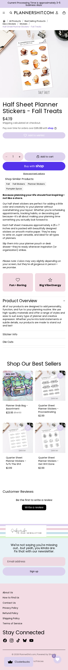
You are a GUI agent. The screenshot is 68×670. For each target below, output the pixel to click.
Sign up (34, 571)
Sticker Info (10, 334)
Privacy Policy (10, 608)
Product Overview (20, 300)
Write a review (34, 507)
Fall (8, 184)
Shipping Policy (11, 618)
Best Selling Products (35, 21)
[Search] (11, 12)
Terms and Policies (34, 661)
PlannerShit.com (27, 654)
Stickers (23, 24)
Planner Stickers (36, 184)
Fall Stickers (19, 184)
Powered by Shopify (46, 654)
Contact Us (9, 602)
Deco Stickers (9, 24)
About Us (8, 592)
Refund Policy (10, 613)
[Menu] (4, 13)
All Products (15, 21)
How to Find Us (11, 597)
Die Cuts (8, 342)
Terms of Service (12, 623)
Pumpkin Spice (14, 188)
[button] (34, 135)
